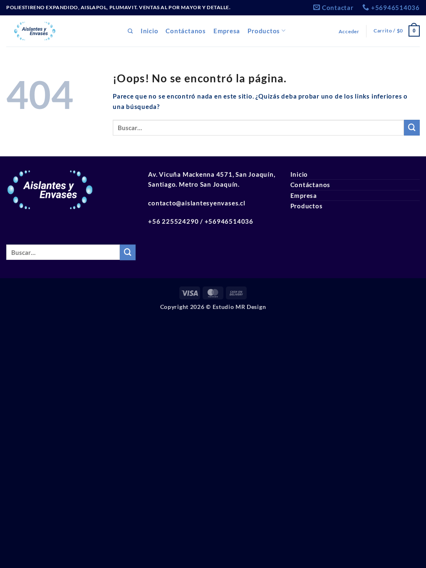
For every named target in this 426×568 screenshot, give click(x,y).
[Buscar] (130, 31)
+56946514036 (229, 221)
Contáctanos (186, 31)
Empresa (226, 31)
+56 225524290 (173, 221)
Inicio (150, 31)
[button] (349, 31)
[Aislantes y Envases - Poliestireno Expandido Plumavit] (60, 31)
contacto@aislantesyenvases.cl (196, 203)
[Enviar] (412, 128)
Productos (264, 31)
